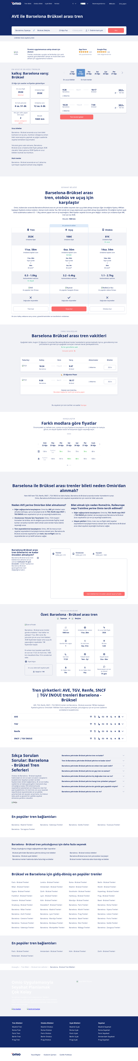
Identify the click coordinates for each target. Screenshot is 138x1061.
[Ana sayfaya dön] (18, 3)
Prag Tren (16, 1040)
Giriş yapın (122, 4)
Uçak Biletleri (75, 1023)
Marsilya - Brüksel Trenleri (79, 900)
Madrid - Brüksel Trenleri (78, 887)
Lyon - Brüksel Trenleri (48, 896)
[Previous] (38, 444)
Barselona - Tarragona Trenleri (23, 829)
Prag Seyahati (103, 1040)
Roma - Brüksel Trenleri (78, 882)
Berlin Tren (16, 1036)
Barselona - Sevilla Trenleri (79, 825)
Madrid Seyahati (104, 1027)
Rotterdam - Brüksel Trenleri (22, 956)
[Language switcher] (84, 3)
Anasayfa (15, 967)
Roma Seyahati (104, 1030)
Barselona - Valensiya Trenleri (51, 825)
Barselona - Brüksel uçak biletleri (24, 856)
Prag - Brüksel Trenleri (106, 896)
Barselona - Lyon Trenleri (49, 914)
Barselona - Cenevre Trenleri (22, 918)
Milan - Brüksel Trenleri (20, 887)
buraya (83, 405)
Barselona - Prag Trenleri (78, 914)
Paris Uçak (74, 1033)
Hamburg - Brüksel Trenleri (79, 896)
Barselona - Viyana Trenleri (108, 909)
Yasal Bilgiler (36, 1055)
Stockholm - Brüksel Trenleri (80, 891)
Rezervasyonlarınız (98, 3)
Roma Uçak (74, 1030)
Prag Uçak (74, 1040)
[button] (64, 30)
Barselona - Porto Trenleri (107, 918)
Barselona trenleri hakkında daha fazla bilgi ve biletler (32, 859)
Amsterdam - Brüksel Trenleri (51, 887)
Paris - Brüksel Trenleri (20, 882)
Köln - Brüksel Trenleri (48, 900)
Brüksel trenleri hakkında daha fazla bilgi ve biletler (89, 859)
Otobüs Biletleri (47, 1023)
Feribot (56, 4)
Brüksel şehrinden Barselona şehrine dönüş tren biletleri (34, 853)
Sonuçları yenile (67, 351)
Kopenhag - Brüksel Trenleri (108, 891)
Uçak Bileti (48, 4)
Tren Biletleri (17, 1023)
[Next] (122, 72)
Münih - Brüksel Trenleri (107, 887)
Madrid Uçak (75, 1027)
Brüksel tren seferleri (39, 967)
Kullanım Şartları (50, 1055)
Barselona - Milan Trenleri (21, 909)
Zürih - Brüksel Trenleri (49, 891)
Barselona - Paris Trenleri (78, 905)
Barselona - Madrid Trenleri (22, 825)
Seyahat (101, 1023)
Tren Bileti (27, 4)
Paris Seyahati (103, 1033)
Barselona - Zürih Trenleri (21, 914)
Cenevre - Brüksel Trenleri (21, 900)
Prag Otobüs (46, 1040)
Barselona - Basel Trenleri (78, 918)
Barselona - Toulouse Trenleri (109, 825)
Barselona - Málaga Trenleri (79, 927)
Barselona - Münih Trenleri (79, 909)
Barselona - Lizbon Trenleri (108, 914)
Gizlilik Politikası (66, 1055)
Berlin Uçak (74, 1036)
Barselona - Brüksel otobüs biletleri (83, 853)
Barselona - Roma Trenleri (107, 905)
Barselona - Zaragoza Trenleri (109, 927)
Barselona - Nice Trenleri (78, 923)
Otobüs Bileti (38, 4)
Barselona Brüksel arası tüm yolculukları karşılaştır (89, 856)
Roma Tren (16, 1030)
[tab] (69, 79)
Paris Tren (16, 1033)
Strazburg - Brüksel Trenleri (22, 905)
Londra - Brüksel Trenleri (49, 882)
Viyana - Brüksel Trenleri (21, 891)
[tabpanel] (89, 578)
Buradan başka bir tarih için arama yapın (69, 392)
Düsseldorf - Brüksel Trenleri (51, 905)
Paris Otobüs (46, 1033)
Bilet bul (21, 95)
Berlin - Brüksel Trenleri (106, 882)
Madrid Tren (17, 1027)
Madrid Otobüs (47, 1027)
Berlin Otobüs (46, 1036)
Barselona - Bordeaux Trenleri (51, 923)
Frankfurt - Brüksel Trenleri (22, 896)
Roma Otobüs (46, 1030)
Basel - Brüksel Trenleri (106, 900)
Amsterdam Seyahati (106, 1036)
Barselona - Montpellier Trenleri (52, 927)
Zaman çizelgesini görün (21, 122)
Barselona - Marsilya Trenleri (51, 918)
